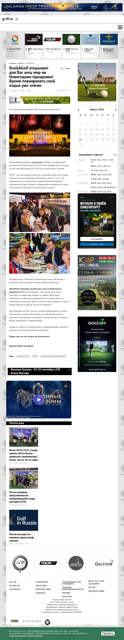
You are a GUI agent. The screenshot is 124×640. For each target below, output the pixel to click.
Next (104, 45)
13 (97, 129)
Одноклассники (96, 591)
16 (113, 129)
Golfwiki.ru (14, 589)
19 (91, 134)
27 (97, 139)
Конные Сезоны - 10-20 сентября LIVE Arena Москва (69, 371)
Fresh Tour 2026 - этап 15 (102, 161)
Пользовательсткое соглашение (71, 583)
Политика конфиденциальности (71, 588)
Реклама (66, 593)
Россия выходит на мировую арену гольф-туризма (21, 538)
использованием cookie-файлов (25, 635)
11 (86, 129)
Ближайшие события (113, 155)
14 (102, 129)
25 (86, 139)
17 (80, 134)
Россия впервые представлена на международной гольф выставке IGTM (22, 497)
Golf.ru (13, 582)
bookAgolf (37, 162)
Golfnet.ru (14, 586)
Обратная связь (43, 589)
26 (91, 139)
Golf (7, 19)
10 (80, 129)
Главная (12, 63)
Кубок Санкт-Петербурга (103, 188)
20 (97, 134)
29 (108, 139)
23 (113, 134)
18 (86, 134)
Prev (20, 45)
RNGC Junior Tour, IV (35, 50)
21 (102, 134)
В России (30, 63)
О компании (42, 582)
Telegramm (93, 584)
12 (91, 129)
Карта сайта (41, 586)
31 (80, 144)
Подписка (41, 593)
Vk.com (91, 588)
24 (80, 139)
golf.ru (14, 621)
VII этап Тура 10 (53, 49)
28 (102, 139)
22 (108, 134)
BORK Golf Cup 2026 (72, 50)
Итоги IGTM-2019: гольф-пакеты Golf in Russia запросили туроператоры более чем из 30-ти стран (23, 455)
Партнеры (67, 597)
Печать (67, 69)
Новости (21, 63)
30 (113, 139)
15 (108, 129)
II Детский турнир (88, 50)
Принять (108, 633)
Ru (17, 19)
